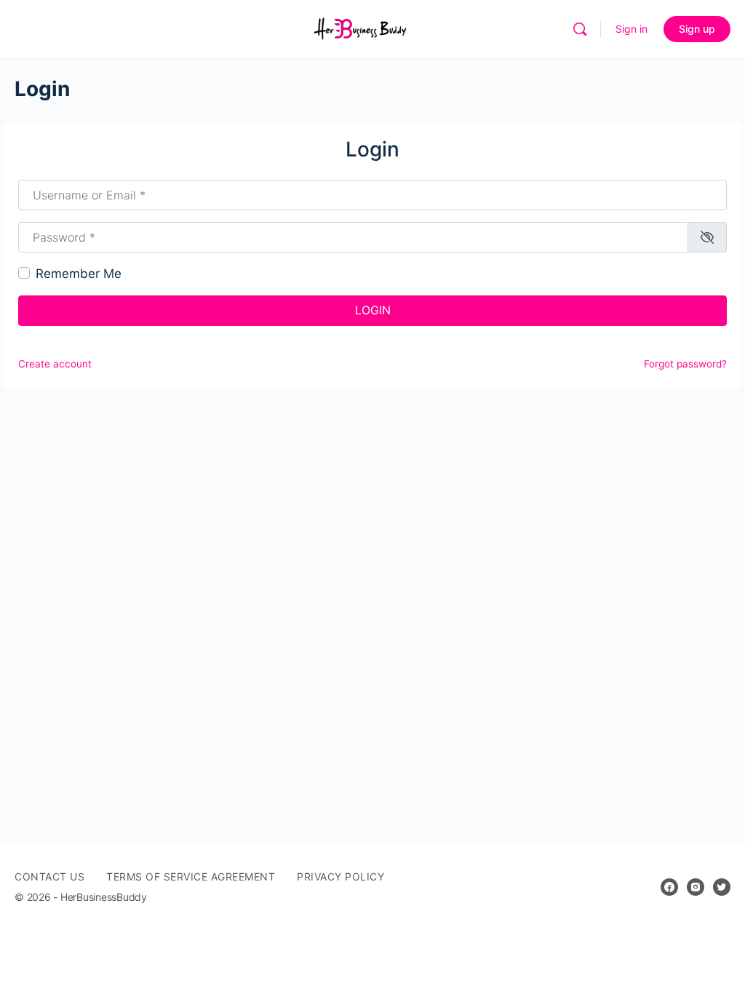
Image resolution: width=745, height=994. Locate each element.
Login (373, 310)
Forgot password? (685, 364)
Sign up (697, 29)
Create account (55, 364)
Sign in (631, 29)
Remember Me (78, 273)
